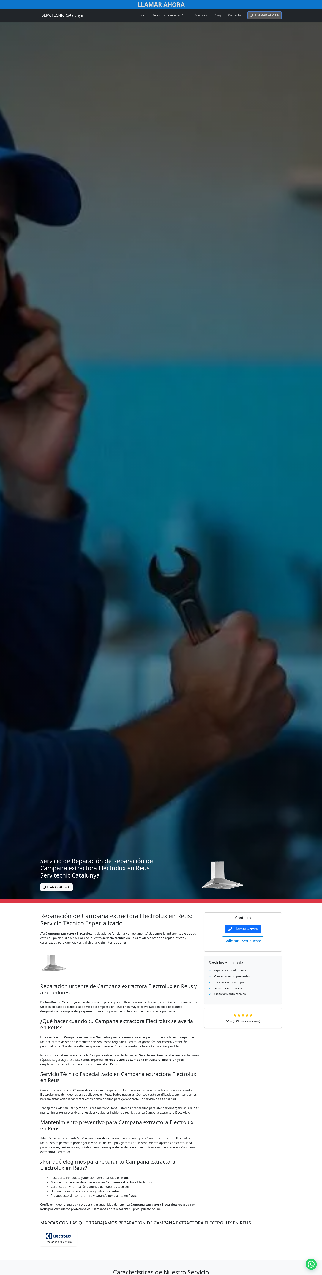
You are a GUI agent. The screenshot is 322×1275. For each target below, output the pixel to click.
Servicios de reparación (168, 15)
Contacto (234, 15)
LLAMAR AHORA (58, 887)
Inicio (141, 15)
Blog (217, 15)
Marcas (200, 15)
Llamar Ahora (161, 4)
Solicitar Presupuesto (243, 940)
